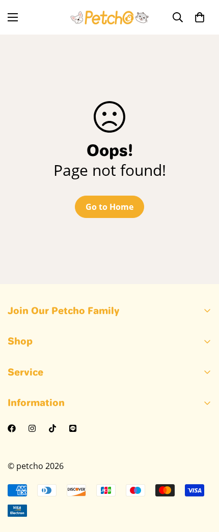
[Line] (73, 428)
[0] (199, 17)
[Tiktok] (52, 428)
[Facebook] (12, 428)
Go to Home (109, 206)
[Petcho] (110, 17)
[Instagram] (32, 428)
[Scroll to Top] (200, 478)
